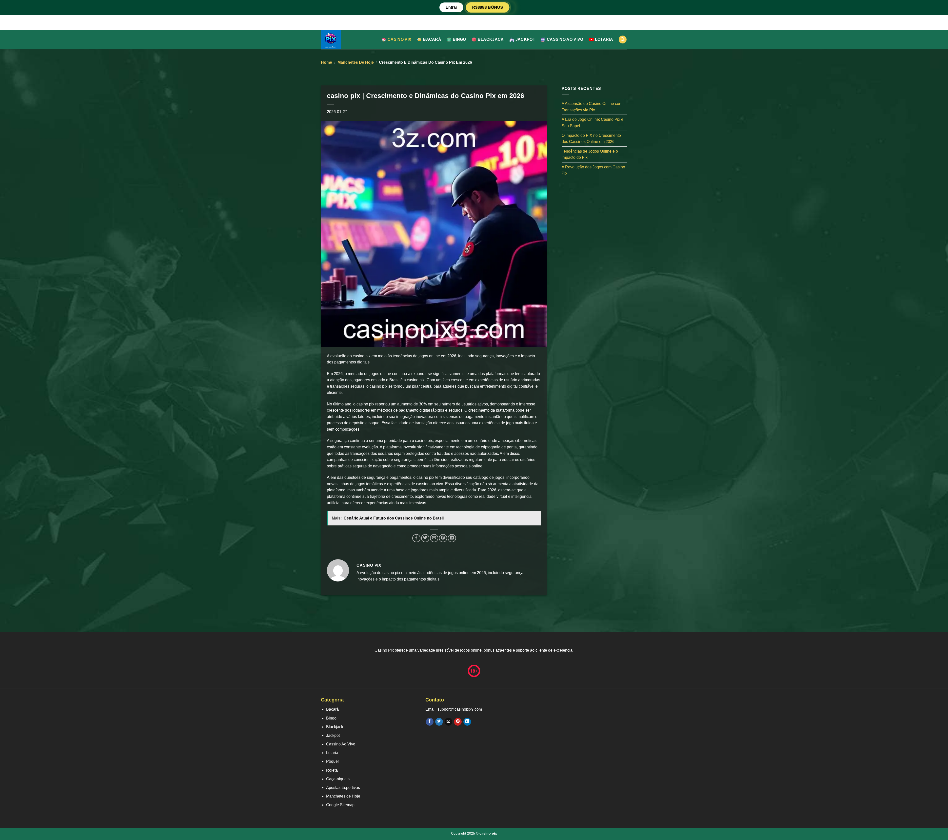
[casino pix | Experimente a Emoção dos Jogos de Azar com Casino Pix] (347, 39)
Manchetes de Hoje (355, 62)
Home (326, 62)
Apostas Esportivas (343, 787)
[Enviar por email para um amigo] (434, 538)
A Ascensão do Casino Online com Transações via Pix (592, 106)
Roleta (332, 770)
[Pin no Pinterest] (443, 538)
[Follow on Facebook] (430, 722)
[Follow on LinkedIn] (467, 722)
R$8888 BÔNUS (487, 7)
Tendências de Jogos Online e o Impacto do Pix (590, 154)
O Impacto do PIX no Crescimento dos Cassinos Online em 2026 (591, 138)
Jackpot (525, 39)
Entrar (451, 7)
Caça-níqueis (338, 779)
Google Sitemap (340, 805)
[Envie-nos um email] (448, 722)
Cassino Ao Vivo (565, 39)
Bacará (432, 39)
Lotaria (604, 39)
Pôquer (332, 761)
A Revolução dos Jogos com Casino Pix (593, 170)
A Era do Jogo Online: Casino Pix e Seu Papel (592, 122)
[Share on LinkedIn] (452, 538)
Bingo (459, 39)
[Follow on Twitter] (439, 722)
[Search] (623, 40)
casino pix (399, 39)
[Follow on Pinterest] (458, 722)
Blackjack (491, 39)
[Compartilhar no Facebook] (416, 538)
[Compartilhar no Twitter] (425, 538)
